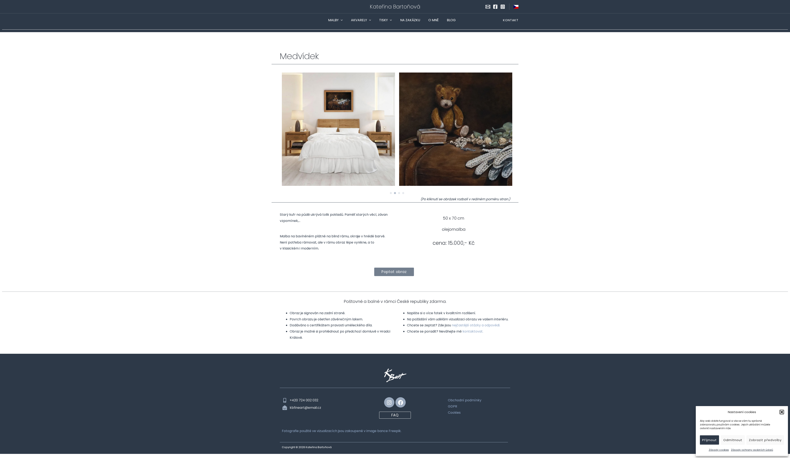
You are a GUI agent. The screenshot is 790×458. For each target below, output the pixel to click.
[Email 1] (488, 6)
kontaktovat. (472, 331)
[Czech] (516, 6)
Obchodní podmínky (464, 400)
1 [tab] (391, 193)
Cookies (454, 412)
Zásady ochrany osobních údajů (752, 450)
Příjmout (709, 440)
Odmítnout (732, 440)
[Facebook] (495, 6)
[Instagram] (502, 6)
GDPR (452, 406)
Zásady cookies (719, 450)
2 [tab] (395, 193)
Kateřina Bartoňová (395, 6)
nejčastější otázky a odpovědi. (476, 325)
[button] (782, 412)
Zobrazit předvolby (765, 440)
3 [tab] (399, 193)
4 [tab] (403, 193)
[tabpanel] (338, 129)
